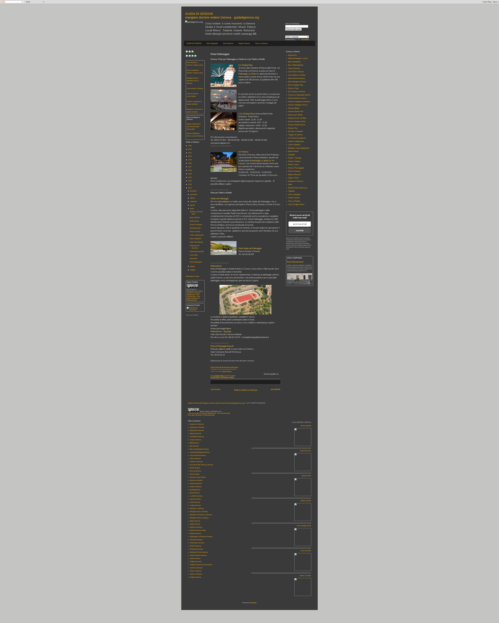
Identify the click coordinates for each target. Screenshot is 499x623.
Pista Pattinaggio (196, 262)
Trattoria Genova (196, 561)
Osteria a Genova (196, 527)
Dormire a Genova (196, 462)
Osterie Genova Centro (198, 530)
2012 (190, 184)
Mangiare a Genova (197, 508)
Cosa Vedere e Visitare (296, 75)
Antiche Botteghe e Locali (297, 58)
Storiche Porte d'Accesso (297, 188)
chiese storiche (306, 426)
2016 (190, 170)
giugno (192, 266)
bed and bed (194, 446)
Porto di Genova (294, 171)
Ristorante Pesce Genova (199, 552)
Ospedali (291, 155)
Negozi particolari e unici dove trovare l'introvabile (194, 126)
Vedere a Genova (196, 574)
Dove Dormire (228, 43)
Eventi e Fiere (293, 88)
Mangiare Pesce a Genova (199, 518)
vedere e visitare (305, 576)
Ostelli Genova (195, 524)
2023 (190, 146)
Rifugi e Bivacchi (294, 175)
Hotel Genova (194, 493)
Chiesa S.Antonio (196, 224)
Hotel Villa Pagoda (196, 242)
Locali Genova (195, 502)
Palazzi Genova (195, 533)
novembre (193, 194)
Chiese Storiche (294, 68)
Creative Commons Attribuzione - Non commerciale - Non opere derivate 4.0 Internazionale (193, 296)
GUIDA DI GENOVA (194, 43)
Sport (231, 377)
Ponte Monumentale (197, 251)
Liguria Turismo (195, 499)
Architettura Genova (197, 437)
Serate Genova (195, 558)
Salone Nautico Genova (198, 555)
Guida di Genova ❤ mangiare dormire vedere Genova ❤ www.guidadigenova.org (216, 403)
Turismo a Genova (196, 568)
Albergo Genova (195, 433)
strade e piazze (305, 501)
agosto (192, 205)
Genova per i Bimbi (295, 115)
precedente (275, 389)
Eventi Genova (195, 468)
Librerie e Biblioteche (296, 141)
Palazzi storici (293, 165)
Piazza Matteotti (195, 239)
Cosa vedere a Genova (195, 88)
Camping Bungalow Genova (200, 452)
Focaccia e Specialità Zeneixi (299, 95)
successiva (215, 389)
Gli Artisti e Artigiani (295, 131)
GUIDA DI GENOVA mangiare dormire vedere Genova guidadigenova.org (222, 15)
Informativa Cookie (192, 276)
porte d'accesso (305, 451)
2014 (190, 177)
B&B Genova (194, 443)
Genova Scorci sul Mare (297, 118)
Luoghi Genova (195, 505)
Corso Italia (194, 255)
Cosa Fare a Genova (219, 377)
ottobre (192, 198)
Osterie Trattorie (294, 161)
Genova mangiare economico (299, 102)
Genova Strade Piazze (296, 125)
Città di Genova (195, 458)
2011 (190, 188)
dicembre (193, 191)
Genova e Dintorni (196, 480)
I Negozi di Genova (295, 135)
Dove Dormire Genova (296, 78)
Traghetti (291, 191)
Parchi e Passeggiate (296, 168)
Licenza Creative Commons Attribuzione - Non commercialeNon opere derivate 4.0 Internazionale (209, 414)
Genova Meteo (293, 108)
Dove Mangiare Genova (297, 82)
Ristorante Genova (196, 549)
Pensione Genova (196, 540)
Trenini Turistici (294, 198)
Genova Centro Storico (198, 477)
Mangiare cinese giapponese (299, 148)
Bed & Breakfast (294, 62)
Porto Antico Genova (197, 543)
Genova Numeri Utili (295, 111)
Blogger (254, 603)
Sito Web (227, 331)
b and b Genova (195, 440)
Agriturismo (292, 55)
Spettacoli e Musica (295, 181)
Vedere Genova (244, 43)
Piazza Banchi (195, 217)
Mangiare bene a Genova (199, 512)
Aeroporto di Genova (197, 427)
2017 (190, 167)
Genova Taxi (293, 128)
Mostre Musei (293, 151)
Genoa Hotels (194, 474)
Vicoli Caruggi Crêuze (296, 204)
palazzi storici (306, 476)
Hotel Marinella (195, 228)
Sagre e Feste (293, 178)
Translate (305, 39)
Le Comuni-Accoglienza (297, 138)
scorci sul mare (306, 551)
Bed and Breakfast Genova (199, 449)
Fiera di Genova (195, 471)
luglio (192, 208)
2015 (190, 174)
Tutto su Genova (261, 43)
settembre (193, 201)
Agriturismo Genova (197, 430)
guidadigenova (195, 490)
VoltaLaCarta (194, 221)
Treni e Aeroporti (294, 194)
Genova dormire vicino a (297, 98)
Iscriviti (299, 230)
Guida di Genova (196, 483)
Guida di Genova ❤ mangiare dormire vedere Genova (224, 367)
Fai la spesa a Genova (296, 92)
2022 (190, 149)
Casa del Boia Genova (198, 455)
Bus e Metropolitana (295, 65)
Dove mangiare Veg (295, 85)
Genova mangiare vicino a (298, 105)
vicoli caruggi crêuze (304, 526)
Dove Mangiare (212, 43)
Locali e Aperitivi (294, 145)
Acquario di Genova (197, 424)
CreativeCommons (226, 371)
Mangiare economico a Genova (201, 515)
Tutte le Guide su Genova (245, 390)
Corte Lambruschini (197, 235)
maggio (192, 270)
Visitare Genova (195, 577)
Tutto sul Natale (294, 201)
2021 (190, 153)
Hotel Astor (193, 258)
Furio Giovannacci (295, 262)
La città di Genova (196, 496)
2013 (190, 181)
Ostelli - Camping (294, 158)
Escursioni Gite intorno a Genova (201, 465)
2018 (190, 163)
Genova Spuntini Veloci (297, 121)
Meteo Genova (195, 521)
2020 (190, 156)
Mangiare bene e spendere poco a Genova (193, 80)
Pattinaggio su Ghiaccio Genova (201, 537)
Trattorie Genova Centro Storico (201, 565)
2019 (190, 160)
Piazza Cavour (195, 232)
